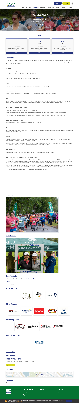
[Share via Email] (40, 25)
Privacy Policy (19, 401)
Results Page (10, 195)
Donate (66, 3)
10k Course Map (11, 355)
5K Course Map (10, 352)
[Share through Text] (42, 25)
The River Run (39, 15)
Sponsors (64, 7)
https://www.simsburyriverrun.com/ (33, 278)
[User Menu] (72, 3)
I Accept (69, 401)
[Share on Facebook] (36, 25)
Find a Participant (27, 7)
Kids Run (62, 41)
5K (16, 41)
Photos (58, 7)
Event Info (43, 7)
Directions (45, 21)
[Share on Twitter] (38, 25)
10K (39, 41)
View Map (40, 374)
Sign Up (58, 3)
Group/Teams (51, 7)
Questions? (10, 365)
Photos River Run (11, 236)
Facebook (26, 382)
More (70, 7)
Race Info (36, 7)
